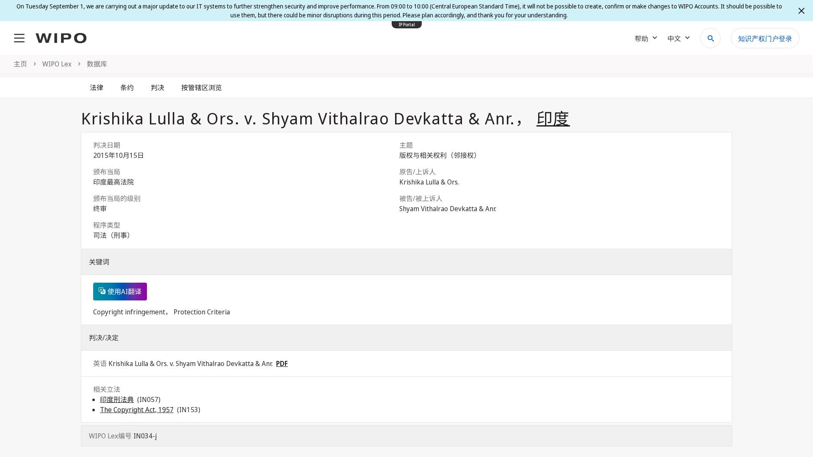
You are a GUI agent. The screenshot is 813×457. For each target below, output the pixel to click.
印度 (553, 118)
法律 (96, 87)
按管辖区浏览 (201, 87)
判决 (157, 87)
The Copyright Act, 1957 (137, 409)
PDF (282, 363)
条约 (127, 87)
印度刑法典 (117, 399)
